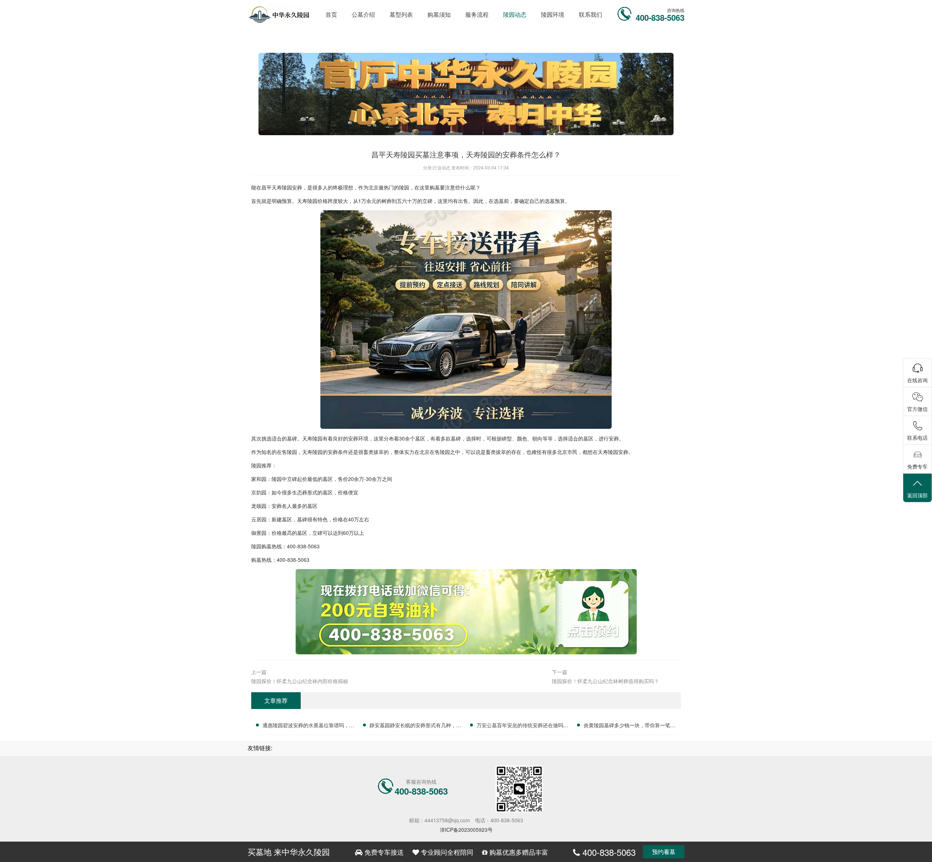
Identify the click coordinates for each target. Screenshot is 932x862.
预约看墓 (663, 851)
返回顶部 (917, 495)
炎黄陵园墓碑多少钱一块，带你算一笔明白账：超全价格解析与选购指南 (629, 726)
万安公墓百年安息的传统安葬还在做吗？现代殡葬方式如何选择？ (522, 726)
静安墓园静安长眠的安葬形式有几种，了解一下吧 (415, 726)
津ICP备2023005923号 (466, 829)
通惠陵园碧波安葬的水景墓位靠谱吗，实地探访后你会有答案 (308, 726)
